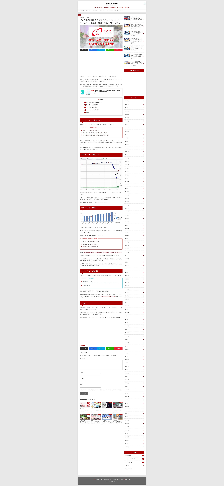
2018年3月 (127, 440)
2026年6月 (127, 107)
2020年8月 (127, 342)
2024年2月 (127, 201)
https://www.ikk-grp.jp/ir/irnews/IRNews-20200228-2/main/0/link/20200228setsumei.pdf (102, 252)
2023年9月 (127, 218)
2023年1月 (127, 245)
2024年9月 (127, 178)
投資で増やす (106, 7)
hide (103, 99)
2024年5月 (127, 191)
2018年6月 (127, 430)
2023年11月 (127, 211)
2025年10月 (127, 134)
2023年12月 (127, 208)
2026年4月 (127, 114)
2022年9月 (127, 258)
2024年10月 (127, 174)
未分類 (127, 465)
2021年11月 (127, 292)
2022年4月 (127, 275)
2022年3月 (127, 279)
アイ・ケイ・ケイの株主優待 (92, 109)
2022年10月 (127, 255)
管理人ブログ (127, 7)
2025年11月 (127, 131)
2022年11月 (127, 252)
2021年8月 (127, 302)
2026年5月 (127, 111)
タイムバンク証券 (110, 481)
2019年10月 (127, 376)
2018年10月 (127, 416)
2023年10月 (127, 215)
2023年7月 (127, 225)
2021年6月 (127, 309)
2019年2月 (127, 403)
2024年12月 (127, 168)
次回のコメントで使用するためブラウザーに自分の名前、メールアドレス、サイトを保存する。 (101, 390)
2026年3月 (127, 117)
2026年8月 (127, 101)
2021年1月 (127, 326)
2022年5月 (127, 272)
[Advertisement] (101, 64)
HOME (81, 10)
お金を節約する (113, 7)
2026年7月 (127, 104)
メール (82, 378)
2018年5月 (127, 433)
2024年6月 (127, 188)
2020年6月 (127, 349)
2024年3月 (127, 198)
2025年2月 (127, 161)
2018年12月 (127, 410)
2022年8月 (127, 262)
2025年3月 (127, 158)
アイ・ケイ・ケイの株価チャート (93, 104)
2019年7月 (127, 386)
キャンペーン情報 (120, 7)
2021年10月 (127, 295)
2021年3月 (127, 319)
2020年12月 (127, 329)
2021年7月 (127, 305)
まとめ (87, 112)
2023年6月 (127, 228)
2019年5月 (127, 393)
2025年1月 (127, 164)
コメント (82, 358)
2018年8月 (127, 423)
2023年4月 (127, 235)
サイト (81, 384)
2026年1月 (127, 124)
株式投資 (89, 10)
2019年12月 (127, 369)
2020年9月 (127, 339)
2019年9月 (127, 379)
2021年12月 (127, 289)
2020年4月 (127, 356)
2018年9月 (127, 420)
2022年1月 (127, 285)
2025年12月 (127, 127)
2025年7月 (127, 144)
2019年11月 (127, 373)
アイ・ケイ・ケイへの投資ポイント (93, 102)
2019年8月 (127, 383)
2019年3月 (127, 399)
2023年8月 (127, 221)
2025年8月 (127, 141)
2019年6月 (127, 389)
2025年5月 (127, 151)
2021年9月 (127, 299)
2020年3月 (127, 359)
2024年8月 (127, 181)
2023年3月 (127, 238)
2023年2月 (127, 242)
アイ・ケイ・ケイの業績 (91, 107)
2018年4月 (127, 436)
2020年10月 (127, 336)
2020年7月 (127, 346)
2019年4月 (127, 396)
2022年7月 (127, 265)
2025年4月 (127, 154)
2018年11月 (127, 413)
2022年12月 (127, 248)
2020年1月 (127, 366)
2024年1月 (127, 205)
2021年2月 (127, 322)
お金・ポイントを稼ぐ (98, 7)
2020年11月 (127, 332)
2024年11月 (127, 171)
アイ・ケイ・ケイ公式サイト (107, 296)
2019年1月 (127, 406)
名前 (81, 372)
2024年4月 (127, 195)
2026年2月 (127, 121)
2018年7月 (127, 426)
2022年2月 (127, 282)
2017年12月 (127, 443)
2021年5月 (127, 312)
